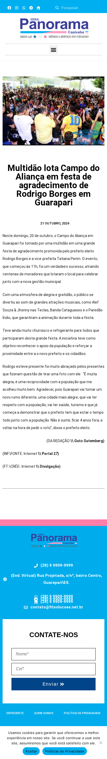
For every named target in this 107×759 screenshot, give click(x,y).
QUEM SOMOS (44, 713)
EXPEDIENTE (15, 713)
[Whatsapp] (24, 7)
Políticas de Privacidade (64, 751)
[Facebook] (9, 7)
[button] (53, 49)
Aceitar (31, 751)
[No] (100, 742)
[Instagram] (16, 7)
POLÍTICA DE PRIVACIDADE (82, 713)
